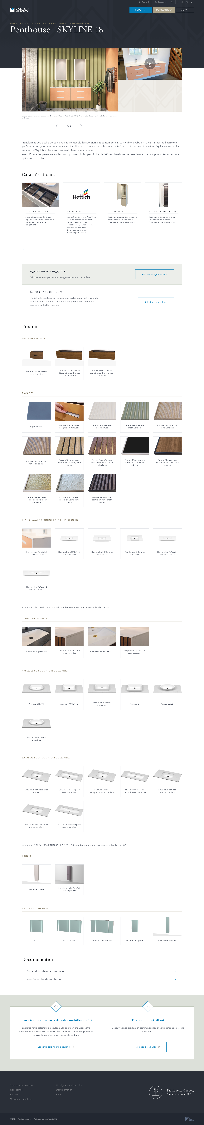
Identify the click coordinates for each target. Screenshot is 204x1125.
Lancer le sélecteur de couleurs (54, 1046)
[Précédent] (59, 126)
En (172, 2)
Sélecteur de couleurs (155, 302)
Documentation (64, 1089)
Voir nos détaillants (146, 1046)
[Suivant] (78, 126)
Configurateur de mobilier (69, 1085)
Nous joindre (17, 1089)
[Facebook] (177, 2)
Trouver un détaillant (21, 1099)
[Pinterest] (182, 2)
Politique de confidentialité (45, 1119)
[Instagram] (187, 2)
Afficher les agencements (154, 274)
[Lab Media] (189, 1119)
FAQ (58, 1094)
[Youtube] (191, 2)
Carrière (14, 1094)
